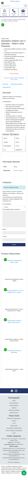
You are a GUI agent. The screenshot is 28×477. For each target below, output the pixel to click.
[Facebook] (12, 391)
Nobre (15, 79)
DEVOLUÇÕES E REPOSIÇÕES (14, 428)
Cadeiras (14, 408)
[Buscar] (26, 5)
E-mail (5, 236)
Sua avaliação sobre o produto (11, 209)
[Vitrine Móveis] (15, 1)
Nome (5, 229)
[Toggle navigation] (2, 2)
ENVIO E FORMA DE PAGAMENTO (14, 430)
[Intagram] (16, 391)
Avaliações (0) (6, 87)
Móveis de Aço (14, 412)
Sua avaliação (7, 204)
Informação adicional (16, 84)
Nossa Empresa (14, 403)
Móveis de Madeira (8, 19)
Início (2, 19)
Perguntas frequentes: (14, 418)
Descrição (5, 84)
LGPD (14, 423)
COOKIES (14, 421)
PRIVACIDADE (14, 425)
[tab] (5, 84)
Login (14, 433)
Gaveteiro (15, 19)
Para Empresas (14, 405)
